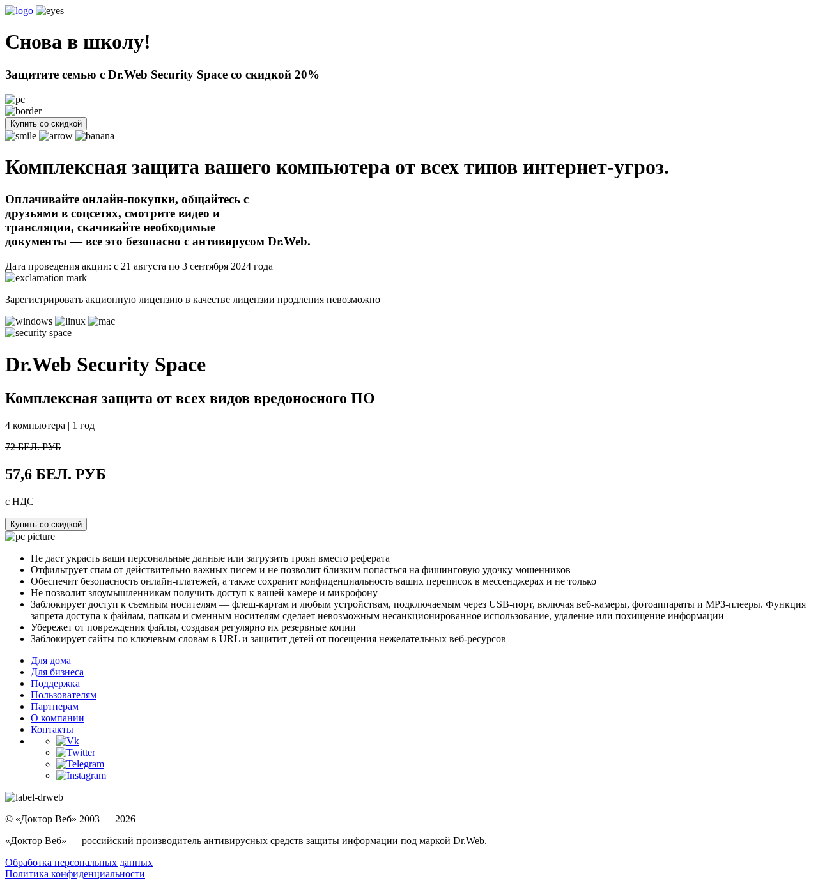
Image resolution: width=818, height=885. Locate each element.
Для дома (51, 660)
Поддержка (55, 683)
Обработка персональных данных (79, 862)
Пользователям (63, 694)
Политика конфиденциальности (75, 873)
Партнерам (55, 706)
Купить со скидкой (46, 123)
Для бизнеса (57, 671)
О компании (57, 717)
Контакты (52, 729)
